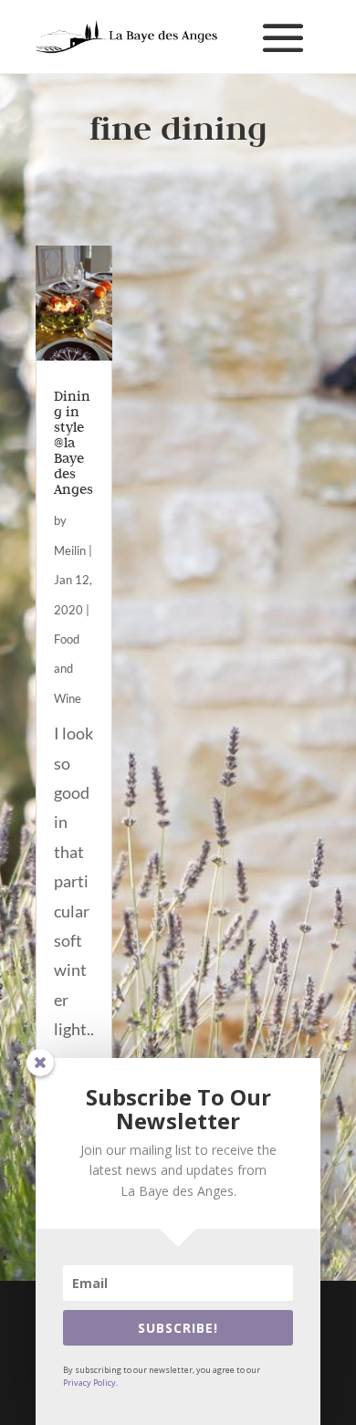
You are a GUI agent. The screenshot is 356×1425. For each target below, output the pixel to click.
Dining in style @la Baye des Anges (73, 442)
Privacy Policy (89, 1382)
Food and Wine (67, 669)
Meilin (70, 550)
